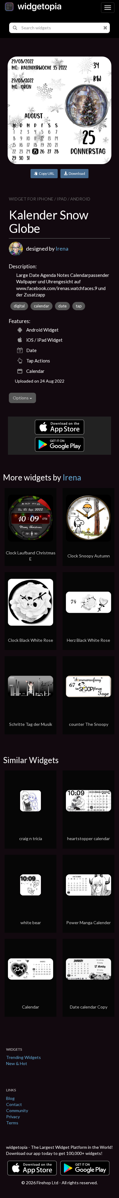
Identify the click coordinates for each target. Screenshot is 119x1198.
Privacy (13, 1116)
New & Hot (16, 1063)
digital (19, 305)
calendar (41, 305)
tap (79, 305)
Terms (12, 1122)
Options (21, 397)
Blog (10, 1098)
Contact (14, 1104)
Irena (62, 248)
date (62, 305)
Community (17, 1110)
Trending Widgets (23, 1057)
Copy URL (46, 173)
